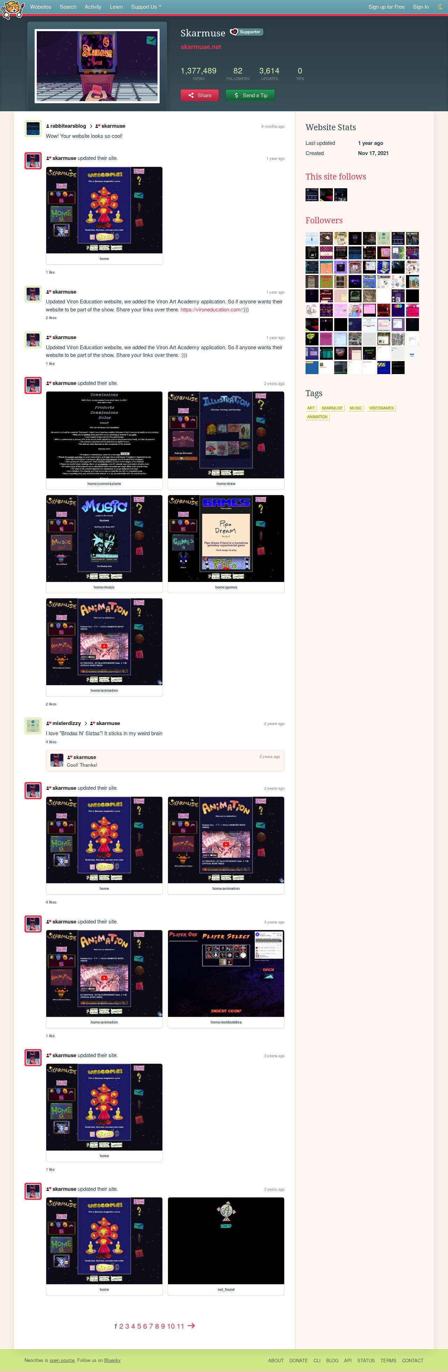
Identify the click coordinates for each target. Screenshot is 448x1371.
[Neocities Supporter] (247, 32)
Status (366, 1360)
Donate (298, 1360)
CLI (317, 1360)
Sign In (421, 6)
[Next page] (191, 1325)
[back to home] (13, 9)
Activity (93, 6)
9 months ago (273, 126)
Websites (40, 6)
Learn (116, 6)
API (348, 1360)
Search (68, 6)
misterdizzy (66, 723)
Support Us (144, 6)
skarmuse (113, 125)
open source (62, 1360)
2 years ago (274, 383)
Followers (324, 220)
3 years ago (274, 921)
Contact (413, 1360)
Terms (388, 1360)
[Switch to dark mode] (440, 7)
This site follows (336, 176)
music (356, 407)
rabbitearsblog (68, 125)
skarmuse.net (201, 46)
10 (171, 1325)
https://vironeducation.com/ (211, 309)
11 (180, 1325)
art (311, 407)
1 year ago (275, 158)
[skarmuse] (33, 161)
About (276, 1360)
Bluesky (112, 1360)
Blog (332, 1360)
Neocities (33, 1360)
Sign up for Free (387, 6)
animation (317, 416)
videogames (381, 407)
